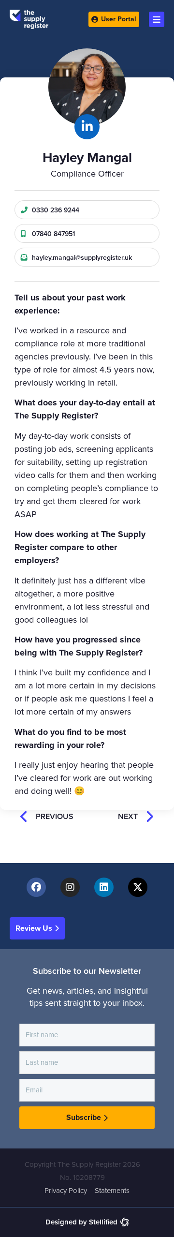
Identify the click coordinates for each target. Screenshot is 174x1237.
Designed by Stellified (81, 1222)
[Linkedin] (104, 887)
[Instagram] (70, 887)
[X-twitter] (137, 887)
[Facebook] (36, 887)
